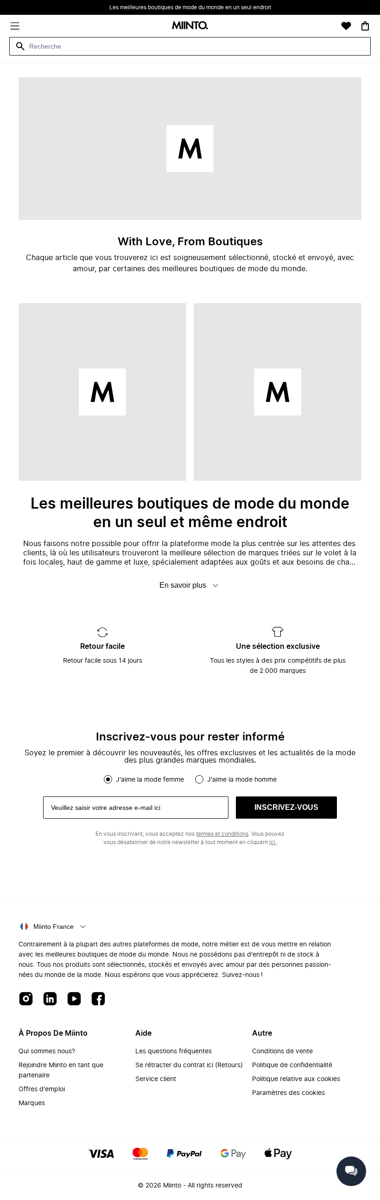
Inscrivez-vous (286, 807)
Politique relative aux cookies (296, 1079)
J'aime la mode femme (150, 780)
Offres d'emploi (42, 1089)
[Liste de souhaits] (346, 26)
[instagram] (26, 999)
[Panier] (365, 26)
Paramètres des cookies (288, 1093)
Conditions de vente (282, 1051)
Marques (32, 1103)
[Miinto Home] (190, 26)
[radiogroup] (190, 779)
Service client (155, 1079)
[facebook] (98, 999)
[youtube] (74, 999)
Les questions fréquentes (173, 1051)
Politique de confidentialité (292, 1065)
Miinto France (53, 926)
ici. (273, 842)
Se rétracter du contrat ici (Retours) (189, 1065)
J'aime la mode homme (242, 780)
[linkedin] (50, 999)
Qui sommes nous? (47, 1051)
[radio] (108, 779)
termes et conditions (222, 834)
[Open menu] (15, 26)
